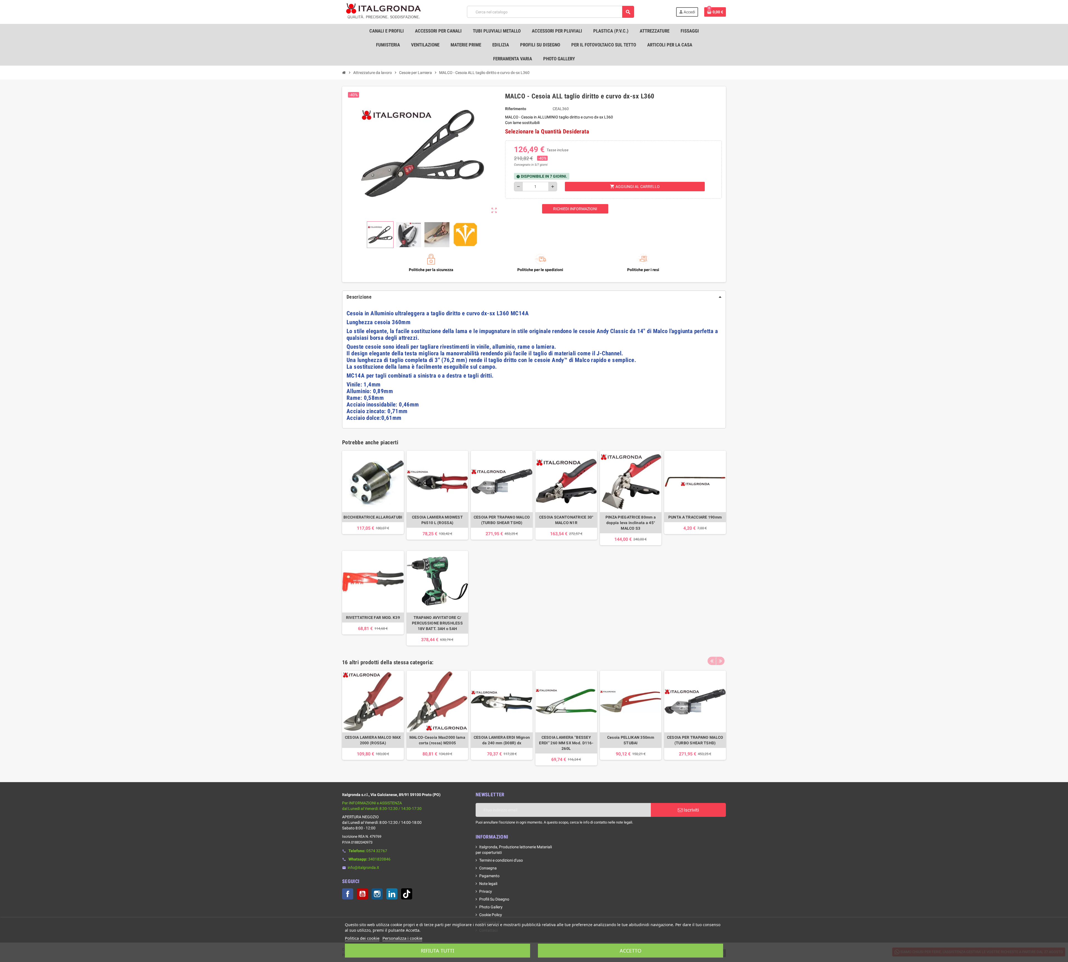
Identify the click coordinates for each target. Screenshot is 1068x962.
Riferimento (515, 108)
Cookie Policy (490, 915)
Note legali (488, 883)
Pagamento (489, 876)
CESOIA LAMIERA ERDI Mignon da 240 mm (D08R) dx (502, 740)
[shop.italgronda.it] (384, 11)
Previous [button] (712, 661)
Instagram (377, 893)
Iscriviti (691, 810)
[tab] (534, 297)
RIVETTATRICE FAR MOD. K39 (373, 617)
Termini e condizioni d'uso (501, 860)
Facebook (347, 893)
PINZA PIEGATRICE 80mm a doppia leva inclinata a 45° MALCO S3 (630, 522)
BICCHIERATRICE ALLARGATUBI (372, 517)
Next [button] (720, 661)
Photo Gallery (491, 907)
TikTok (406, 893)
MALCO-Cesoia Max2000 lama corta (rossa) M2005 (437, 740)
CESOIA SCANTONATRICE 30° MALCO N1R (566, 520)
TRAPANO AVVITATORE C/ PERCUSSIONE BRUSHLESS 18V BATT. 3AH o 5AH (437, 623)
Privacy (485, 891)
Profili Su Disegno (494, 899)
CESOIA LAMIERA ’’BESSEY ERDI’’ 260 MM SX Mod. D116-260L (566, 743)
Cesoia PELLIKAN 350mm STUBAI (630, 740)
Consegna (488, 868)
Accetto (630, 950)
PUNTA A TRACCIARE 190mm (695, 517)
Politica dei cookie (362, 938)
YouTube (362, 893)
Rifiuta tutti (437, 950)
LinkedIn (391, 893)
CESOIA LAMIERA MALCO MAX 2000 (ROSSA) (373, 740)
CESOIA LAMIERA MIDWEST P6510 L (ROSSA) (437, 520)
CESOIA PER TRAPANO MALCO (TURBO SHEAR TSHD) (502, 520)
